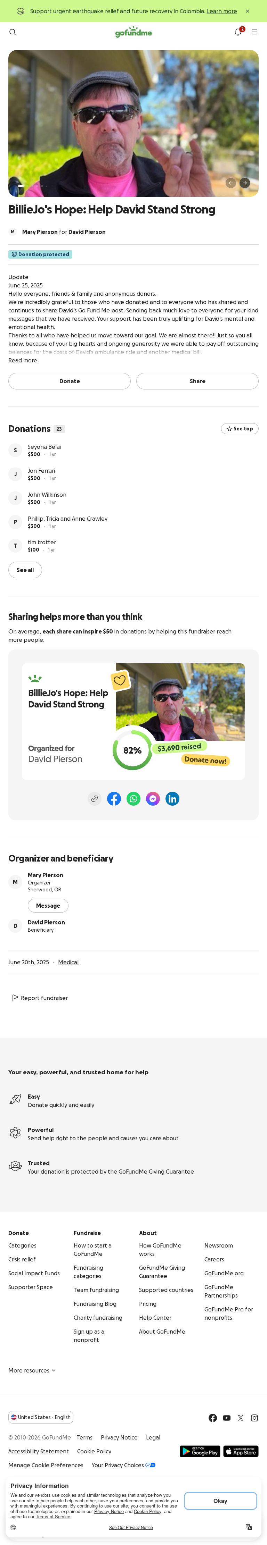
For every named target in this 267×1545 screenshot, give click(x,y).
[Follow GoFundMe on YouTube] (227, 1418)
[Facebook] (114, 798)
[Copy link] (95, 798)
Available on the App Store (241, 1451)
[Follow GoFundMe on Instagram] (254, 1418)
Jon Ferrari (41, 471)
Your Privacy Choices (118, 1465)
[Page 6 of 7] (46, 186)
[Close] (247, 11)
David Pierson (46, 922)
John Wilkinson (47, 495)
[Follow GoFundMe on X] (241, 1418)
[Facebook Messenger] (153, 798)
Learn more (222, 11)
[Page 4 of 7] (37, 186)
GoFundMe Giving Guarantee (156, 1171)
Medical (68, 962)
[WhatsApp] (133, 798)
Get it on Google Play (200, 1451)
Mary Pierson (45, 875)
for (64, 232)
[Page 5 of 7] (42, 186)
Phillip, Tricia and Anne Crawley (67, 518)
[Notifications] (238, 32)
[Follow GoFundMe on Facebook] (213, 1418)
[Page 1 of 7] (21, 186)
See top (243, 428)
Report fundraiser (44, 998)
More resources (28, 1370)
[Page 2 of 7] (27, 186)
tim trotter (42, 542)
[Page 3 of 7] (32, 186)
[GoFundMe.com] (133, 32)
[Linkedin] (172, 798)
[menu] (254, 32)
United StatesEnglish (44, 1417)
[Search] (12, 32)
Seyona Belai (44, 447)
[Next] (244, 182)
